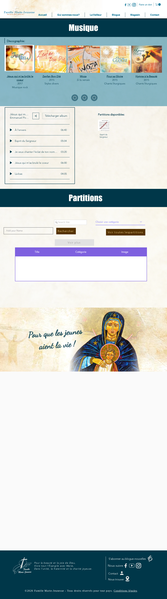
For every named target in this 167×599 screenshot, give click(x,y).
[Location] (74, 97)
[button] (158, 4)
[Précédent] (18, 339)
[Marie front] (83, 363)
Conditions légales (125, 590)
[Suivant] (149, 339)
